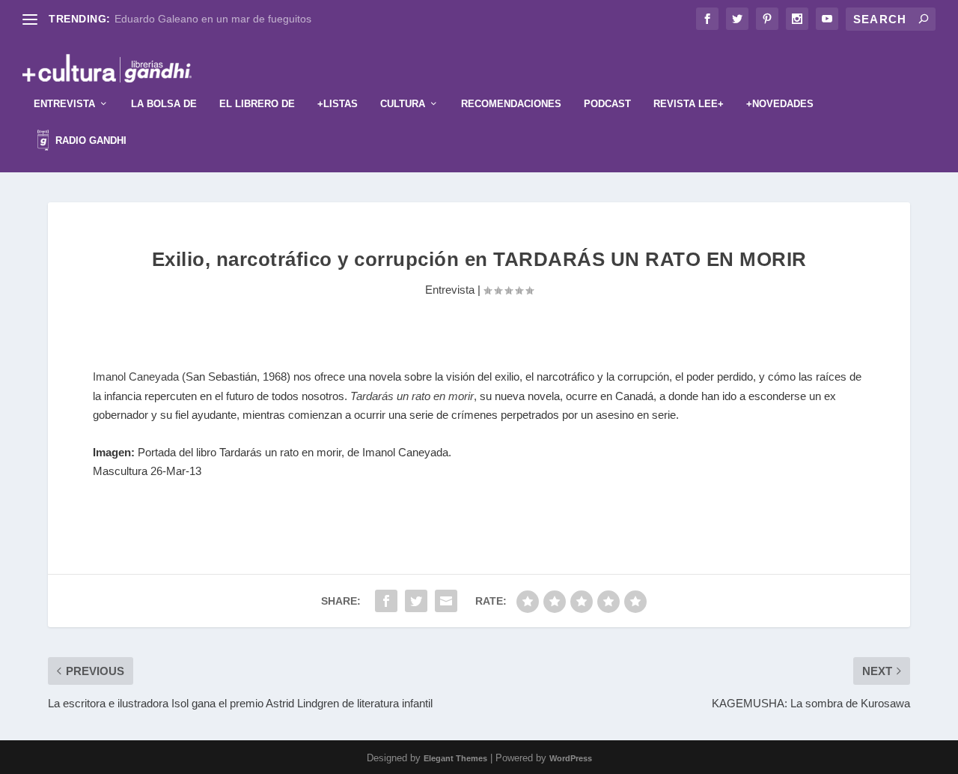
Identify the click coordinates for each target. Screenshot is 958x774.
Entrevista (64, 103)
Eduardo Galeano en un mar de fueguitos (213, 19)
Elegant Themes (455, 758)
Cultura (402, 103)
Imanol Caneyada (136, 376)
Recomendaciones (511, 103)
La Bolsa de (164, 103)
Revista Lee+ (688, 103)
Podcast (607, 103)
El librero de (257, 103)
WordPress (570, 758)
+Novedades (780, 103)
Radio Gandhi (89, 140)
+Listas (337, 103)
